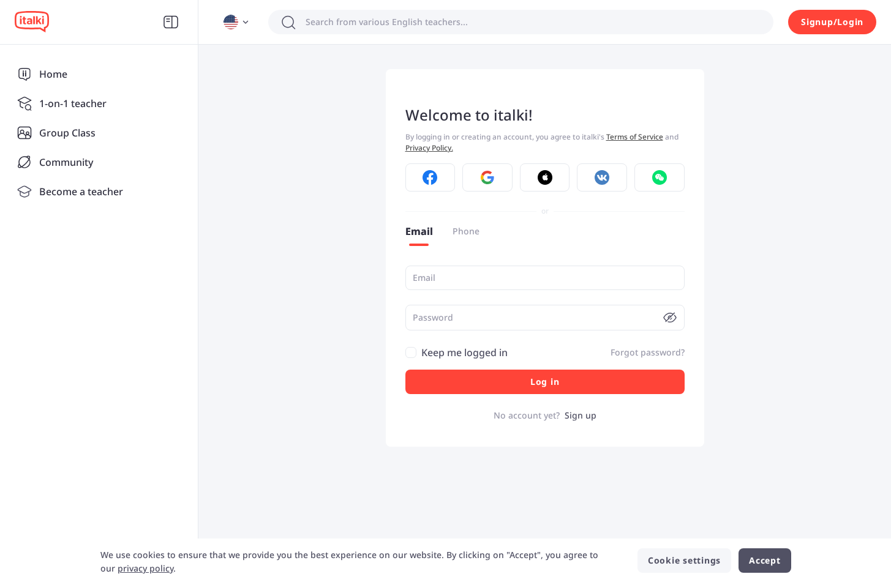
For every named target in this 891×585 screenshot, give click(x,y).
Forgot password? (648, 352)
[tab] (419, 231)
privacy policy (145, 568)
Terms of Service (634, 137)
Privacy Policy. (429, 148)
